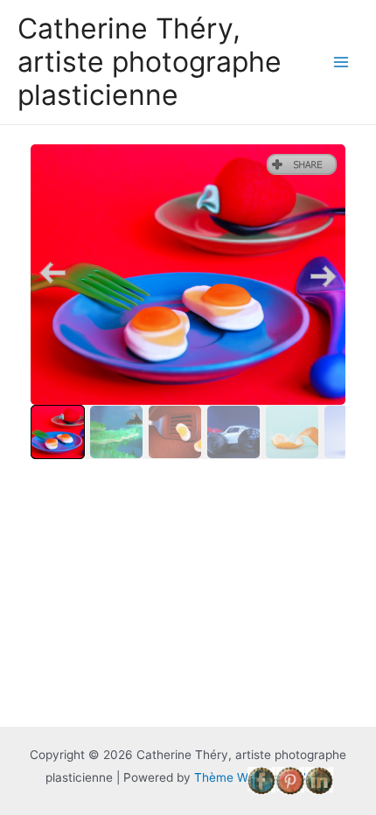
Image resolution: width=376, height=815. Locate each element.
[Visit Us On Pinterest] (289, 780)
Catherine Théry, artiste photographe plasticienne (149, 62)
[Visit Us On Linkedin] (318, 780)
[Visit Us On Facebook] (261, 780)
